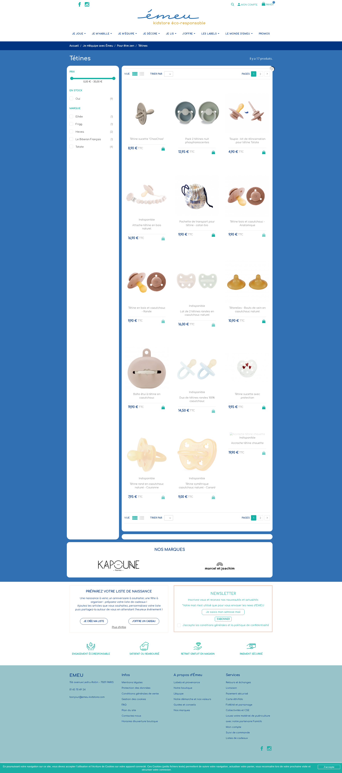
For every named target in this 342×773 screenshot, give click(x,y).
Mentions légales (132, 682)
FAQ (124, 705)
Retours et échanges (238, 682)
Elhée (79, 116)
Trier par (156, 74)
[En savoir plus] (200, 535)
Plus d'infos (119, 627)
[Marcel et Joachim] (220, 566)
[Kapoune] (118, 566)
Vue (127, 74)
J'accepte (329, 767)
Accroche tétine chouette (247, 443)
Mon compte (233, 727)
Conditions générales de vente (140, 693)
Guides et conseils (185, 705)
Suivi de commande (238, 732)
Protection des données (136, 688)
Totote (80, 147)
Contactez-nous (131, 716)
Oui (78, 98)
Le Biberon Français (88, 139)
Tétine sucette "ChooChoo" (147, 139)
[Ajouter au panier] (163, 148)
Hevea (80, 132)
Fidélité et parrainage (239, 705)
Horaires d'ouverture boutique (140, 721)
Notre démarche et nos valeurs (192, 699)
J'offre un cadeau (144, 621)
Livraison (231, 688)
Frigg (79, 124)
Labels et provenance (187, 682)
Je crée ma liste (94, 621)
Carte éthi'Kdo (234, 699)
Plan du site (129, 710)
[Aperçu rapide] (194, 535)
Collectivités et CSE (237, 710)
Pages (246, 74)
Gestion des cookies (134, 699)
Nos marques (182, 710)
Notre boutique (183, 688)
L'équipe (178, 693)
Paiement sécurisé (237, 693)
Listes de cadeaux (237, 738)
